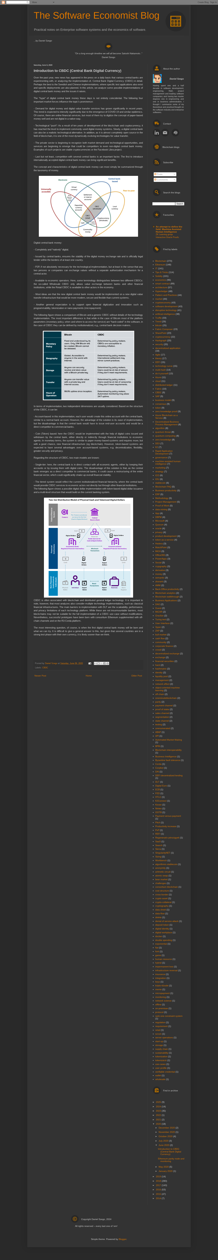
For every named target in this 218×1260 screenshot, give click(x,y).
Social (158, 562)
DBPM (158, 517)
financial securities (164, 661)
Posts (159, 174)
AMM (158, 585)
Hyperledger (161, 291)
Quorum (159, 524)
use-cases (160, 1064)
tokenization (161, 1056)
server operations (164, 1037)
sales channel (162, 713)
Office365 (160, 555)
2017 (159, 1185)
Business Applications (166, 600)
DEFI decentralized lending (169, 775)
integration (160, 978)
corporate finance (164, 646)
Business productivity (166, 490)
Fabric (158, 388)
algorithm (160, 428)
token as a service (164, 539)
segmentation (162, 717)
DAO (157, 604)
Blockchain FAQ (163, 486)
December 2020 (167, 1127)
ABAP (158, 732)
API (157, 736)
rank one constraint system (169, 1016)
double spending (163, 940)
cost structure (162, 890)
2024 (159, 1106)
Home (89, 675)
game (158, 955)
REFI (157, 834)
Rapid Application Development (164, 452)
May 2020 (164, 1166)
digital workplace (163, 932)
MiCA (158, 551)
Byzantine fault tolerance (167, 760)
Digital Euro (161, 785)
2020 (159, 1124)
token (158, 407)
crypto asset (161, 898)
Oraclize (159, 615)
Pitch (157, 822)
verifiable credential (165, 1071)
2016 (159, 1189)
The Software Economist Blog (96, 15)
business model (163, 400)
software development (166, 306)
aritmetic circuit (162, 871)
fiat (156, 947)
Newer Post (40, 675)
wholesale (160, 1079)
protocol (159, 1012)
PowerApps (161, 558)
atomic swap (161, 875)
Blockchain (160, 261)
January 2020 (166, 1171)
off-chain (159, 694)
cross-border (161, 894)
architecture (161, 287)
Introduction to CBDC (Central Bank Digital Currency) (169, 1152)
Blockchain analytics (165, 593)
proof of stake (162, 709)
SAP (157, 396)
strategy (159, 471)
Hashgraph (160, 340)
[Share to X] (101, 663)
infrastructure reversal (166, 970)
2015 (159, 1194)
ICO (157, 475)
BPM (157, 746)
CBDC (45, 668)
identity (158, 672)
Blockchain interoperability (168, 750)
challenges (160, 883)
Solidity (158, 276)
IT (156, 268)
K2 (156, 447)
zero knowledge (163, 439)
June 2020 (164, 1145)
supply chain (161, 1049)
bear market (161, 879)
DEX (157, 443)
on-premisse (161, 1008)
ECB (157, 789)
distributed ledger (164, 385)
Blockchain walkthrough (167, 596)
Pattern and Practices (166, 295)
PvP (157, 830)
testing (158, 724)
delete (158, 917)
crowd (158, 649)
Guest (158, 608)
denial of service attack (166, 921)
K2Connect (160, 801)
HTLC (158, 797)
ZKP (157, 630)
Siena (158, 849)
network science (163, 1000)
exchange (160, 657)
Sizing (158, 856)
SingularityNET (162, 852)
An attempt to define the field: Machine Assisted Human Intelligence (169, 229)
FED (157, 793)
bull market (160, 634)
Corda (158, 764)
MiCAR (158, 611)
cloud (158, 381)
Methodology (161, 498)
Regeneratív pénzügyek (167, 837)
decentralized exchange (167, 653)
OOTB (158, 812)
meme (158, 989)
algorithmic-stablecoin (166, 864)
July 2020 (164, 1140)
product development (166, 536)
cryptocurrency (162, 337)
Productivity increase (165, 826)
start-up (159, 1041)
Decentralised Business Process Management (167, 423)
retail (157, 1030)
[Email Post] (89, 663)
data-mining (161, 509)
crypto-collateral (163, 902)
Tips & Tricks (161, 272)
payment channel (164, 705)
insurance (160, 974)
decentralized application (167, 348)
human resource (163, 959)
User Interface (162, 623)
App (157, 513)
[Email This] (95, 663)
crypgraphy (161, 566)
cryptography (162, 906)
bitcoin (158, 325)
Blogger (122, 1239)
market (158, 299)
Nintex (158, 808)
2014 (159, 1198)
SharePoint (160, 333)
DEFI (157, 362)
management (162, 680)
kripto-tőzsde (161, 985)
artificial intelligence (165, 314)
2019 (159, 1176)
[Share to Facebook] (104, 663)
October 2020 (166, 1136)
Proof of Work (162, 505)
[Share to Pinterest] (107, 663)
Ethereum (160, 264)
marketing (160, 467)
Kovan (158, 804)
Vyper (158, 627)
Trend (158, 321)
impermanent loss (164, 966)
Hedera (159, 543)
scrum (158, 1034)
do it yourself (161, 373)
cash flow (160, 638)
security (159, 344)
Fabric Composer (164, 329)
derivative (160, 570)
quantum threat (163, 432)
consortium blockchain (166, 887)
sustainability (161, 1053)
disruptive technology (166, 310)
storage (159, 1045)
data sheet (160, 909)
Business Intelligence (166, 756)
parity (158, 702)
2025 (159, 1102)
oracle (158, 528)
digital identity (162, 928)
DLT (157, 782)
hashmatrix (160, 668)
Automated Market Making (168, 739)
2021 (159, 1119)
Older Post (136, 675)
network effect (162, 684)
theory (158, 358)
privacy (158, 532)
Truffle (158, 318)
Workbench (161, 860)
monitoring (160, 997)
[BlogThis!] (98, 663)
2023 (159, 1111)
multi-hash (160, 370)
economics (160, 280)
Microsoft (160, 520)
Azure (158, 377)
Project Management (165, 501)
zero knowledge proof (166, 411)
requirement (161, 1026)
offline (158, 1004)
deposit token (162, 925)
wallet (158, 1075)
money (158, 574)
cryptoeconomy (163, 302)
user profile (161, 1068)
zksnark (159, 581)
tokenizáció (161, 1060)
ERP (157, 494)
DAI (157, 771)
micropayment (162, 993)
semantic (159, 577)
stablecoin (160, 483)
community (160, 642)
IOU (157, 479)
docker (158, 936)
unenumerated (162, 728)
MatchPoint (161, 547)
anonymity (160, 868)
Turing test (160, 619)
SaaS (158, 841)
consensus (160, 404)
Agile (157, 354)
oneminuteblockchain (166, 698)
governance (161, 457)
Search (158, 845)
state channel (162, 720)
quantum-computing (165, 436)
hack (157, 665)
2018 (159, 1181)
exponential (161, 943)
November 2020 (167, 1132)
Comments (162, 179)
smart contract (162, 283)
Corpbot (159, 768)
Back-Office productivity (167, 589)
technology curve (164, 366)
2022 (159, 1115)
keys (157, 981)
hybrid (158, 962)
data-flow (160, 913)
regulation (160, 1022)
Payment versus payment (168, 816)
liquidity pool (161, 676)
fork (157, 951)
